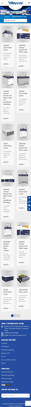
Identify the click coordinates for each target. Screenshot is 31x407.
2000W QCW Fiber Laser (23, 191)
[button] (2, 3)
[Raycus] (15, 3)
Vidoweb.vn (18, 406)
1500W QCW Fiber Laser (23, 93)
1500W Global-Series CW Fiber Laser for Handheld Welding (7, 97)
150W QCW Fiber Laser (7, 146)
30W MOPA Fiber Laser (23, 291)
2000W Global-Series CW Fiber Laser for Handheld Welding (7, 196)
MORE (6, 64)
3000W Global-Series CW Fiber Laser (23, 245)
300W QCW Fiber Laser (7, 292)
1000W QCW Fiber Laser (7, 47)
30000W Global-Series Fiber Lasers (6, 246)
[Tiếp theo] (18, 315)
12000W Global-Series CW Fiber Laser (23, 48)
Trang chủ (7, 16)
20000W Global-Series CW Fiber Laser (23, 147)
